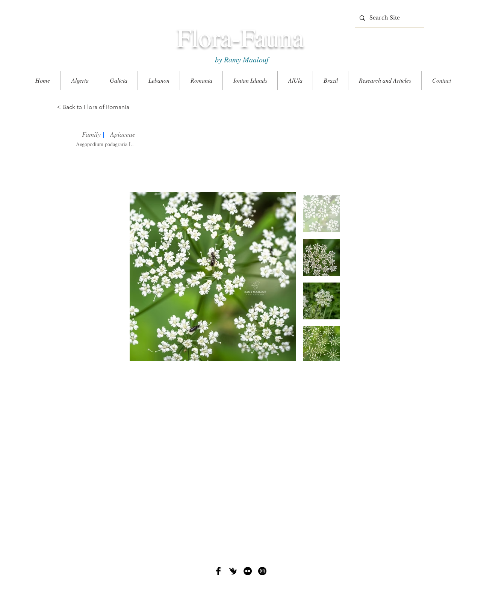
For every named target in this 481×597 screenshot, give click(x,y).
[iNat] (233, 571)
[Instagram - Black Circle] (262, 571)
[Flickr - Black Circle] (248, 571)
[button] (384, 80)
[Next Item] (283, 276)
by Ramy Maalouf (240, 59)
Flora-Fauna (240, 36)
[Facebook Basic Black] (218, 571)
